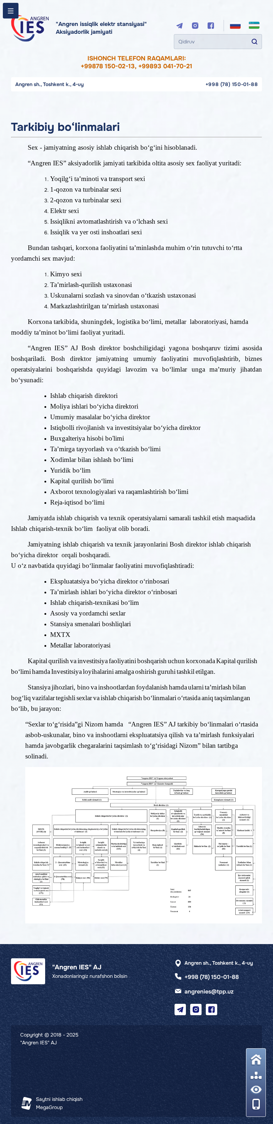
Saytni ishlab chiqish (59, 1099)
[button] (256, 1104)
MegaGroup (49, 1107)
